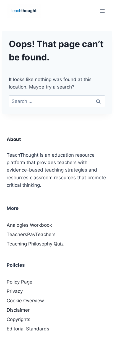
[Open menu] (102, 11)
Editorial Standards (28, 329)
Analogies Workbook (29, 225)
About (14, 139)
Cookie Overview (25, 300)
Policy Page (19, 282)
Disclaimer (18, 310)
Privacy (15, 291)
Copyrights (18, 319)
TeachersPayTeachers (31, 234)
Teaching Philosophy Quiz (35, 244)
